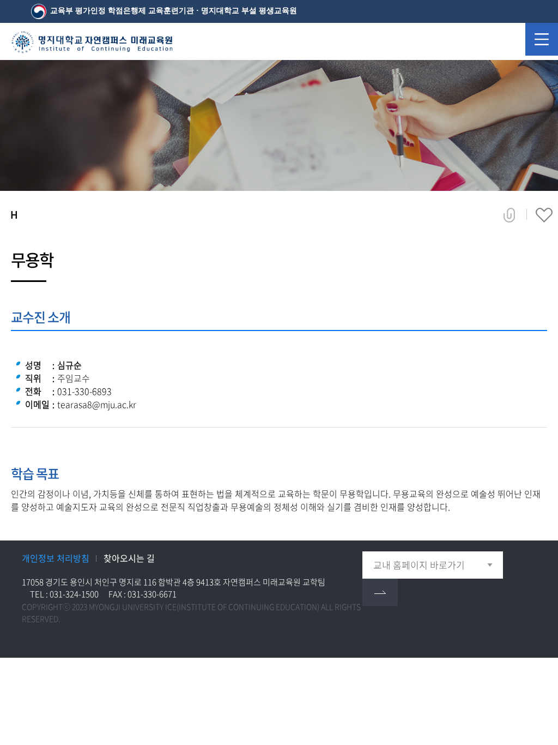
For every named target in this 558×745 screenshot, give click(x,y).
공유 (509, 215)
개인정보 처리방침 (55, 557)
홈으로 (14, 215)
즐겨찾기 (544, 215)
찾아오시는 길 (129, 557)
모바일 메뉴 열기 (541, 39)
